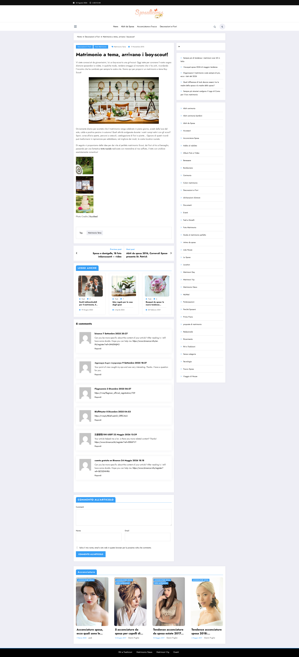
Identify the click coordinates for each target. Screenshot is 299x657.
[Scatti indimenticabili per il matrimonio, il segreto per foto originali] (90, 285)
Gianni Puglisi (95, 637)
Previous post (115, 249)
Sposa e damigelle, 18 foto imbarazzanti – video (107, 255)
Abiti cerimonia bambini (192, 115)
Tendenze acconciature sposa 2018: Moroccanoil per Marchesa (168, 631)
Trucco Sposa (188, 369)
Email (127, 530)
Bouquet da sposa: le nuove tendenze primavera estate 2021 (156, 303)
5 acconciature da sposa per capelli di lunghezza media (89, 631)
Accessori (187, 130)
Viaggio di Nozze (190, 376)
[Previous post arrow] (76, 253)
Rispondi (98, 348)
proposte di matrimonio (192, 324)
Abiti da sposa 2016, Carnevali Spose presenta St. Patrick (146, 255)
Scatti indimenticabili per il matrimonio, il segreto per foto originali (88, 303)
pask (83, 299)
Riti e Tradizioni (189, 346)
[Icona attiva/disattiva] (75, 27)
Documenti (187, 205)
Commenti (80, 507)
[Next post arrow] (171, 253)
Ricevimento (188, 339)
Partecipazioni (188, 302)
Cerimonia (187, 175)
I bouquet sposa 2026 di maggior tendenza (200, 67)
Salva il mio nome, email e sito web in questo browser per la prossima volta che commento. (115, 547)
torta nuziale (106, 148)
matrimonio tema (120, 47)
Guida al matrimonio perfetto (194, 235)
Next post (130, 249)
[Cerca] (215, 27)
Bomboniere (188, 168)
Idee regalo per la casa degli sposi (122, 303)
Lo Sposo (187, 257)
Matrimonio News (190, 287)
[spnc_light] (222, 27)
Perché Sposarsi (189, 309)
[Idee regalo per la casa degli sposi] (124, 285)
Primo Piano (188, 316)
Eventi (185, 212)
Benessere (187, 160)
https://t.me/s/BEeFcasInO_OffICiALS (111, 415)
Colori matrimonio (190, 182)
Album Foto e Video (191, 153)
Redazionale (188, 331)
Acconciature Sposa (191, 138)
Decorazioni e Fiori (168, 26)
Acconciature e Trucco (147, 26)
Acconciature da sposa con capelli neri (206, 631)
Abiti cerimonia (189, 108)
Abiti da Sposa (127, 26)
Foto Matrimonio (101, 47)
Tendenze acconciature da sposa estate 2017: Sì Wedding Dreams (130, 631)
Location (186, 264)
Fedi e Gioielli (188, 220)
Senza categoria (189, 354)
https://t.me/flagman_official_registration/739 (115, 393)
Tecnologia (187, 361)
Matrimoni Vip (188, 279)
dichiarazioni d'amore (191, 197)
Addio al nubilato (190, 145)
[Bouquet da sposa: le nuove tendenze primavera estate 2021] (157, 285)
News (115, 26)
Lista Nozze (187, 249)
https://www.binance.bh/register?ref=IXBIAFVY (115, 442)
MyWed (186, 294)
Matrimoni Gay (189, 272)
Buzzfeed (93, 216)
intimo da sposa (189, 242)
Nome (78, 530)
